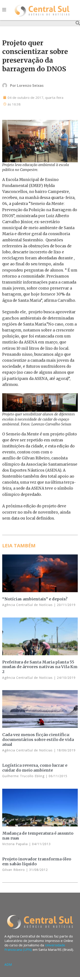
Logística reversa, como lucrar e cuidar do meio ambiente (34, 768)
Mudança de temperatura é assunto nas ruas (37, 836)
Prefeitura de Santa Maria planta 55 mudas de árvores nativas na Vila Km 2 (40, 666)
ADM (8, 964)
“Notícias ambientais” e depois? (35, 599)
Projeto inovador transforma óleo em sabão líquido (36, 861)
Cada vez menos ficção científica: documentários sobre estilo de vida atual (38, 739)
